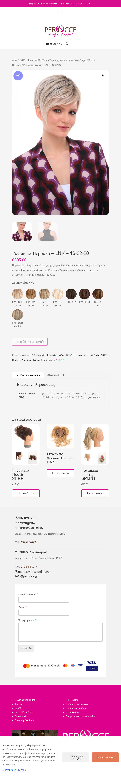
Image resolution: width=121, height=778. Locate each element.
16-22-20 (60, 360)
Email (22, 607)
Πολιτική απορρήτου (76, 708)
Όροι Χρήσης (72, 712)
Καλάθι (18, 708)
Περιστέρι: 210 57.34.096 (43, 3)
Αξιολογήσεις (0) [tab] (56, 375)
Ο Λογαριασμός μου (25, 700)
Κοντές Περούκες (74, 355)
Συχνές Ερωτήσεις (24, 712)
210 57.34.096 (28, 542)
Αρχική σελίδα (19, 60)
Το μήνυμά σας (27, 620)
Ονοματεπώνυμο (28, 594)
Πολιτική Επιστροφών (77, 704)
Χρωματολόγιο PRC (23, 282)
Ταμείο (18, 704)
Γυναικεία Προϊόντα (38, 60)
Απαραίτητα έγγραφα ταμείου (80, 716)
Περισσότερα (25, 493)
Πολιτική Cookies (24, 720)
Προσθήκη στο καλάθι (30, 342)
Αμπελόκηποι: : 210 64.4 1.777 (75, 3)
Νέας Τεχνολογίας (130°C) (96, 355)
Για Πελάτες (72, 700)
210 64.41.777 (29, 567)
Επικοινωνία (21, 716)
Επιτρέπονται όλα (105, 757)
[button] (103, 75)
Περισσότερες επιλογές (76, 757)
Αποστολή (26, 648)
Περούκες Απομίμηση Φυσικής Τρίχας (67, 60)
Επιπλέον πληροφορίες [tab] (27, 375)
